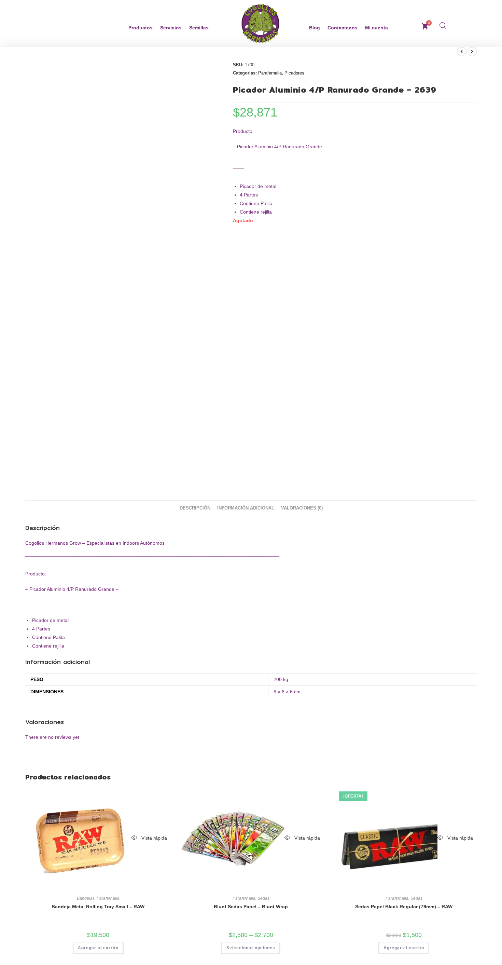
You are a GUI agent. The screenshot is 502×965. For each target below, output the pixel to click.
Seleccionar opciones (250, 948)
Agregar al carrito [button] (98, 948)
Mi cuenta (376, 27)
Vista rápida (153, 838)
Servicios (171, 27)
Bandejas (86, 898)
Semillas (199, 27)
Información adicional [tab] (245, 508)
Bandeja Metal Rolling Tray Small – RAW (98, 906)
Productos (140, 27)
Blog (314, 27)
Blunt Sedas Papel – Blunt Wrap (251, 906)
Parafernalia (270, 73)
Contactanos (342, 27)
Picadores (294, 73)
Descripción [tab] (195, 508)
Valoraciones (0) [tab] (302, 508)
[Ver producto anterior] (461, 51)
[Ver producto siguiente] (472, 51)
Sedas (263, 898)
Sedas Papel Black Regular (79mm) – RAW (403, 906)
